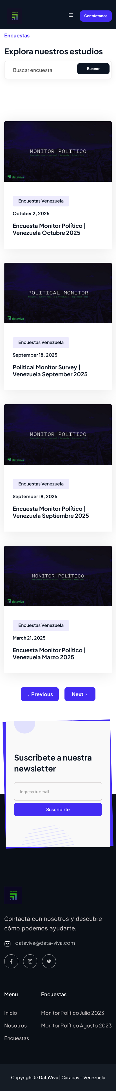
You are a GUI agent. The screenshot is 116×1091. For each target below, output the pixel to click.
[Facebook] (11, 961)
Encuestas (16, 1038)
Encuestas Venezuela (41, 201)
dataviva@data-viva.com (45, 942)
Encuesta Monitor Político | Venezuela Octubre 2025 (49, 229)
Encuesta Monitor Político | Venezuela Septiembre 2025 (51, 512)
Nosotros (15, 1025)
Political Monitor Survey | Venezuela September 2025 (50, 370)
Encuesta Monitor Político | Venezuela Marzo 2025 (49, 653)
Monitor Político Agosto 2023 (76, 1025)
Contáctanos (96, 16)
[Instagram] (30, 961)
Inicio (10, 1012)
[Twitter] (49, 961)
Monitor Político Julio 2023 (72, 1012)
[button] (71, 16)
